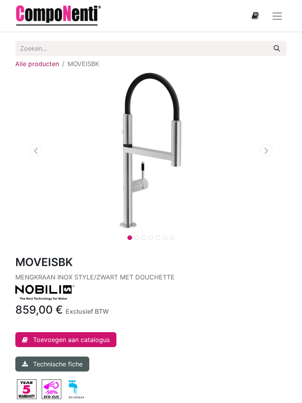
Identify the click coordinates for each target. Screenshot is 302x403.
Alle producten (37, 64)
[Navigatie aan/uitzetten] (277, 16)
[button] (35, 150)
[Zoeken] (277, 48)
